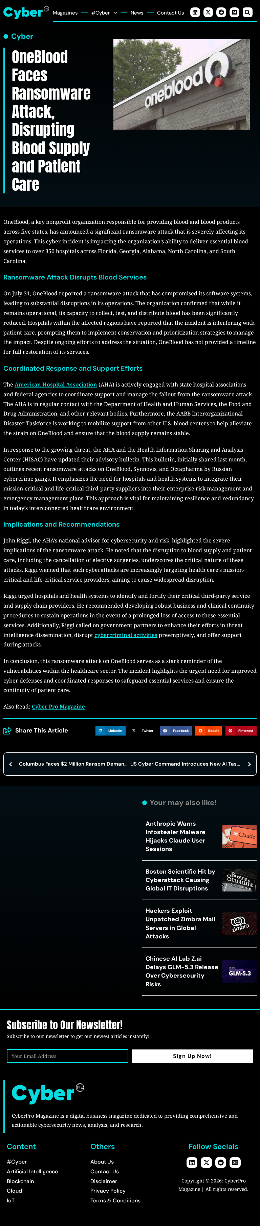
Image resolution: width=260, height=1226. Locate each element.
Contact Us (170, 12)
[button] (247, 12)
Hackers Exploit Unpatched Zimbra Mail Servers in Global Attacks (180, 923)
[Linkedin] (195, 12)
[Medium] (234, 12)
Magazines (65, 12)
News (137, 12)
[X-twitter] (208, 12)
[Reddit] (221, 12)
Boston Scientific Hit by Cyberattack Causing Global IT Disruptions (180, 880)
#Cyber (100, 12)
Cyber (22, 36)
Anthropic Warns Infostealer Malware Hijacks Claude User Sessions (175, 836)
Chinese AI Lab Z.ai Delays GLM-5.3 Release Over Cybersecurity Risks (182, 971)
